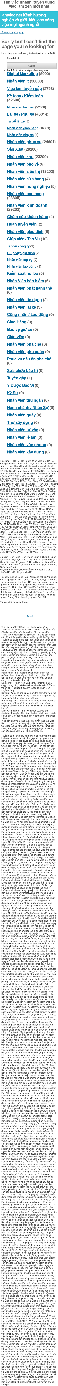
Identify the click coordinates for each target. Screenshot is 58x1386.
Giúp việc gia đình (21, 252)
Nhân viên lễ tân (21, 437)
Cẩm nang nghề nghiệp (12, 32)
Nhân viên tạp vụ (20, 259)
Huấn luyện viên (22, 224)
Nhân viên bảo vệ (23, 164)
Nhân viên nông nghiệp (28, 186)
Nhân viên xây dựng (25, 452)
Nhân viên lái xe (21, 307)
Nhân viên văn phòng (26, 444)
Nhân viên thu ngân (25, 400)
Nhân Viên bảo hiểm (25, 281)
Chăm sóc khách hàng (27, 216)
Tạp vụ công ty (18, 246)
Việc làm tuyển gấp (24, 88)
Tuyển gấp (16, 378)
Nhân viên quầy (21, 415)
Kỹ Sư (12, 392)
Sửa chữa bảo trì (22, 370)
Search (31, 66)
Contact (29, 616)
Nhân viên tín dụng (24, 299)
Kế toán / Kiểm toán (25, 96)
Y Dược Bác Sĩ (20, 385)
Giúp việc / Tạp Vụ (23, 239)
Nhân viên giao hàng (22, 127)
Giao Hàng (16, 322)
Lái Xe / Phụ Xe (20, 114)
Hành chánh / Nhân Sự (28, 407)
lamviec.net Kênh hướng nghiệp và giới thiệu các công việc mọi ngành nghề (27, 19)
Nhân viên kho (20, 156)
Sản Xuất (15, 149)
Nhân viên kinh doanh (27, 205)
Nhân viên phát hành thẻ (29, 288)
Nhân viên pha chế (24, 344)
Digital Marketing (22, 73)
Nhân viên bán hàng (25, 193)
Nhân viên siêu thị (23, 171)
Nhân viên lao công (21, 266)
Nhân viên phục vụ (24, 141)
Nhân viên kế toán (20, 107)
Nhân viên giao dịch (25, 231)
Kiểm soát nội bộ (22, 273)
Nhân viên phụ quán (25, 351)
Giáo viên (15, 336)
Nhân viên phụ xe (20, 134)
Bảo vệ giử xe (19, 329)
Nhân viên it (18, 81)
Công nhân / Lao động (27, 314)
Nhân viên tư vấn (22, 429)
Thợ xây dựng (20, 422)
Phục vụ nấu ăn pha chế (29, 359)
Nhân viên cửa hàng (25, 179)
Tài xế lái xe (16, 121)
